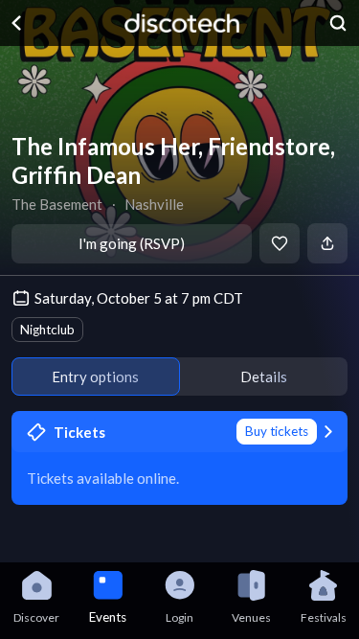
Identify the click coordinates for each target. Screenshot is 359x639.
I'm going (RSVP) (132, 243)
